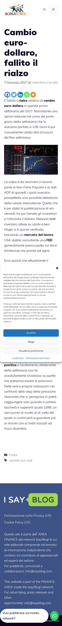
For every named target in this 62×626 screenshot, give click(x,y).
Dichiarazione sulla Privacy (38, 358)
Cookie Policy (18, 358)
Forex (13, 455)
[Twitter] (14, 95)
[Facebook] (7, 95)
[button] (57, 268)
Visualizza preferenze (31, 350)
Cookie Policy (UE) (17, 522)
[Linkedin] (20, 95)
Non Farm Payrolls (30, 187)
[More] (33, 95)
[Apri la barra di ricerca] (44, 9)
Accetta (31, 332)
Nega (31, 341)
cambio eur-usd (20, 460)
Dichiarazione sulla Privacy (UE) (27, 515)
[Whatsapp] (27, 95)
